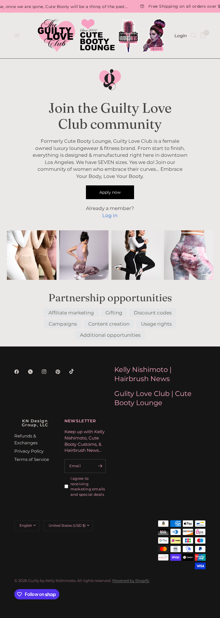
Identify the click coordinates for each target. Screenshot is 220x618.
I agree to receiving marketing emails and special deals (87, 486)
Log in (109, 215)
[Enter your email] (100, 466)
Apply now (110, 192)
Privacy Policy (29, 451)
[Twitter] (34, 371)
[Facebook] (20, 371)
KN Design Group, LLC (35, 423)
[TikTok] (75, 371)
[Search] (193, 35)
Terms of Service (31, 459)
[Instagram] (48, 371)
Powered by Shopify (130, 580)
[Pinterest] (62, 371)
